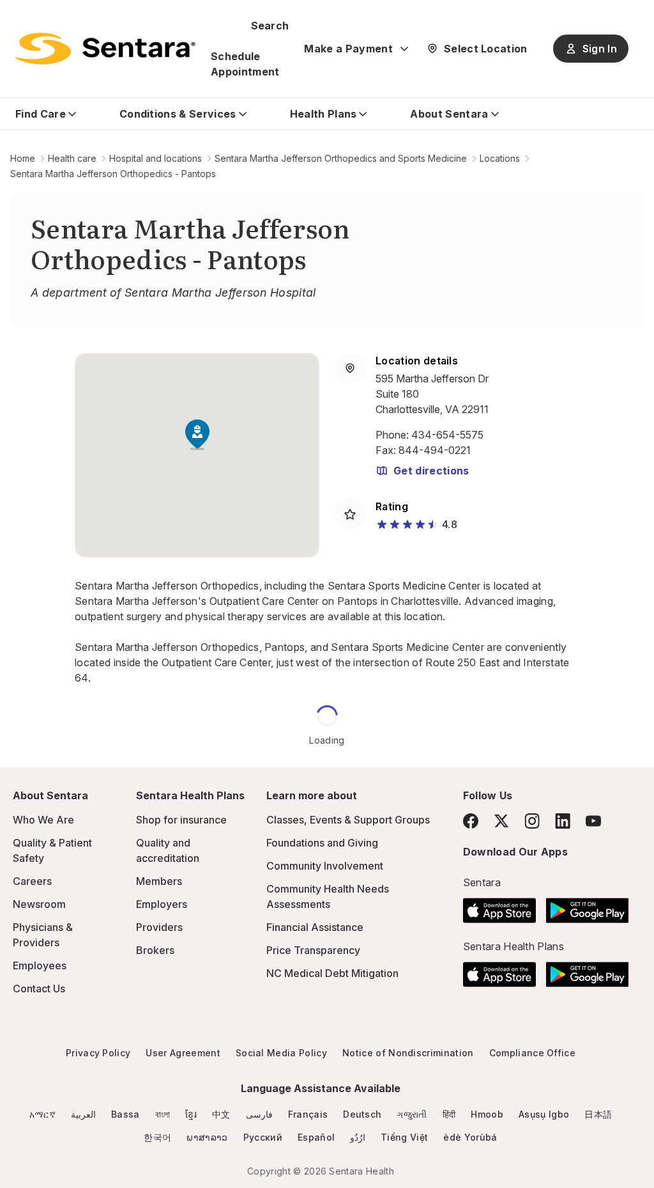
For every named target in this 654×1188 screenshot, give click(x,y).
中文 (221, 1114)
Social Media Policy (281, 1052)
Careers (32, 881)
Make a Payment (348, 48)
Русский (262, 1137)
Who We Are (43, 819)
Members (159, 881)
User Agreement (183, 1052)
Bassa (125, 1114)
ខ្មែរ (191, 1114)
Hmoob (487, 1114)
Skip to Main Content (19, 17)
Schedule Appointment (245, 64)
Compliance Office (532, 1052)
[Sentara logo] (105, 48)
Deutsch (362, 1114)
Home (22, 158)
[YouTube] (593, 821)
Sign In (599, 48)
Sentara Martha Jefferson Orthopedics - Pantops (113, 173)
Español (316, 1137)
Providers (159, 927)
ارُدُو (357, 1137)
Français (308, 1114)
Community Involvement (324, 865)
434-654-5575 (447, 434)
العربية (83, 1114)
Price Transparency (313, 950)
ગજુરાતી (412, 1114)
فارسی (259, 1114)
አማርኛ (42, 1114)
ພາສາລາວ (206, 1137)
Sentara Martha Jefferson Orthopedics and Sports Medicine (341, 158)
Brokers (155, 950)
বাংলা (163, 1114)
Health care (72, 158)
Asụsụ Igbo (544, 1114)
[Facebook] (470, 821)
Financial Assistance (314, 927)
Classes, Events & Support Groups (348, 819)
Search (270, 25)
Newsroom (39, 904)
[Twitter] (501, 821)
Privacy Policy (98, 1052)
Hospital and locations (155, 158)
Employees (39, 965)
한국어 (157, 1137)
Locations (500, 158)
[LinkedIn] (562, 820)
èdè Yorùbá (470, 1137)
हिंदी (449, 1114)
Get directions (431, 470)
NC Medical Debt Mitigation (332, 973)
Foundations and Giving (322, 842)
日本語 (598, 1114)
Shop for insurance (181, 819)
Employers (161, 904)
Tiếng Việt (404, 1137)
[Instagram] (532, 820)
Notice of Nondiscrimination (408, 1052)
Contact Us (39, 988)
